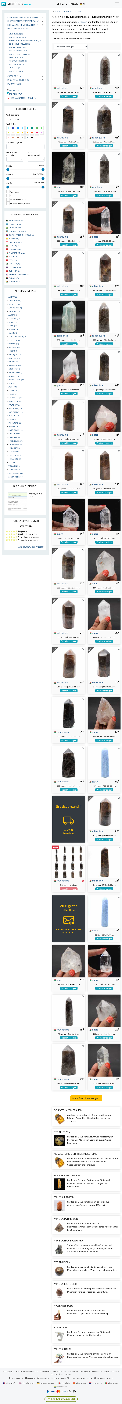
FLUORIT (13, 362)
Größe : (9, 183)
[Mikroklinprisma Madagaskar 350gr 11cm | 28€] (104, 266)
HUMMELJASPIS (16, 380)
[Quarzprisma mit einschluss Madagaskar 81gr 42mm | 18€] (104, 415)
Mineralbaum (16, 71)
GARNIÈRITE (14, 365)
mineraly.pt (112, 1383)
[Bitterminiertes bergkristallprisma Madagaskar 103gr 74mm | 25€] (104, 613)
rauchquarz (98, 87)
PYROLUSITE (14, 423)
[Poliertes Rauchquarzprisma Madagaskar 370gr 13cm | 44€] (104, 68)
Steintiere (14, 68)
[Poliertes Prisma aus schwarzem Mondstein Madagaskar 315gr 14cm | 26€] (104, 861)
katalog (58, 11)
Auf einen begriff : (14, 142)
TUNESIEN (14, 271)
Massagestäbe (16, 64)
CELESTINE (14, 340)
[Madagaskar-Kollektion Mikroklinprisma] (68, 217)
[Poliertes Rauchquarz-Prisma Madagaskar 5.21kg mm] (68, 861)
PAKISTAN (14, 264)
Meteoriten (14, 83)
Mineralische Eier (18, 61)
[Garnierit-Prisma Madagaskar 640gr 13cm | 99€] (68, 316)
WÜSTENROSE (15, 473)
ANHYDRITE (14, 311)
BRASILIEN (15, 228)
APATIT (12, 315)
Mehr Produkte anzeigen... (86, 1098)
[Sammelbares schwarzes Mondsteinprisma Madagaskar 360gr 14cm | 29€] (68, 465)
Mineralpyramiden (18, 51)
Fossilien (14, 76)
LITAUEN (14, 246)
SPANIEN (14, 238)
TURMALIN (13, 466)
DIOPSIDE (13, 344)
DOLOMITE (14, 347)
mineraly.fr (10, 1383)
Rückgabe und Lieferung (77, 1371)
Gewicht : (10, 174)
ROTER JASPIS (15, 444)
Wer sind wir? (59, 1371)
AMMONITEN (15, 308)
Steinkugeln (16, 57)
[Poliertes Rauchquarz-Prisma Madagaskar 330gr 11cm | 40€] (104, 316)
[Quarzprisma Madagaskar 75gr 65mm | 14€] (104, 960)
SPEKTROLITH (15, 455)
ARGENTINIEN (16, 224)
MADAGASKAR (17, 253)
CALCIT (12, 333)
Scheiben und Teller (19, 44)
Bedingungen (8, 1371)
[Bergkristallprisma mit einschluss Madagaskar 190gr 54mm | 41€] (68, 960)
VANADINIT (14, 469)
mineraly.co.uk (27, 1383)
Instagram (44, 1378)
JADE (11, 383)
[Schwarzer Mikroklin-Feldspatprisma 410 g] (68, 118)
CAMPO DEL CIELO (17, 336)
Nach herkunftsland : (34, 153)
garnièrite (62, 335)
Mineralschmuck (18, 80)
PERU (13, 260)
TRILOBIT (13, 462)
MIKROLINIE (15, 408)
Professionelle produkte (23, 98)
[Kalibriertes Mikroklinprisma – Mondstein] (104, 663)
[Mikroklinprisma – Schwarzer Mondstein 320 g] (68, 415)
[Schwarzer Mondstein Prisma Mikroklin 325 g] (68, 613)
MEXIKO (13, 256)
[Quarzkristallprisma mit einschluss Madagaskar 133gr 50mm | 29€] (104, 1010)
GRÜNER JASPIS (15, 372)
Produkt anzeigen (68, 96)
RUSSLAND (15, 267)
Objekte (67, 11)
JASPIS (12, 387)
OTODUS (13, 416)
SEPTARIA (13, 451)
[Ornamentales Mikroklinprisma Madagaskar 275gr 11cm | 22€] (104, 465)
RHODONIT (14, 433)
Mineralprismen (17, 37)
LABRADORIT (15, 398)
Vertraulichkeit (45, 1371)
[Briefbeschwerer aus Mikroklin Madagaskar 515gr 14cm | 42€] (104, 366)
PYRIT (12, 419)
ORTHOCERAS (15, 412)
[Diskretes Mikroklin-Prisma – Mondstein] (68, 68)
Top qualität (14, 94)
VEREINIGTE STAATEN (19, 274)
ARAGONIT (13, 318)
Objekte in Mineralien (20, 28)
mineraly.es (80, 1383)
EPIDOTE (13, 351)
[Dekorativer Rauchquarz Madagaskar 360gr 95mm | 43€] (104, 118)
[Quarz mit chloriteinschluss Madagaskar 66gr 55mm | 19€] (104, 1060)
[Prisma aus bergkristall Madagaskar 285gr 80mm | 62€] (104, 712)
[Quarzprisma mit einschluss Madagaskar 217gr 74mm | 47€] (68, 366)
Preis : (9, 166)
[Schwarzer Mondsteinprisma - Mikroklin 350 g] (68, 663)
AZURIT (12, 322)
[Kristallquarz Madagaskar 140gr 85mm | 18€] (68, 167)
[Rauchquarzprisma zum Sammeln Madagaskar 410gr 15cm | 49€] (68, 1010)
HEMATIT (13, 376)
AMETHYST (14, 304)
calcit (95, 781)
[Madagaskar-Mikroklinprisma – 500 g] (68, 564)
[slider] (7, 169)
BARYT (12, 326)
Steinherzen (16, 34)
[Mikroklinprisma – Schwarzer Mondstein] (104, 811)
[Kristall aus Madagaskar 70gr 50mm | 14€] (68, 514)
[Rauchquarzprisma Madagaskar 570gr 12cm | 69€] (68, 762)
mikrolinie (62, 87)
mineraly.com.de (47, 1383)
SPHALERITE (14, 459)
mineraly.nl (97, 1383)
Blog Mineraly (17, 1378)
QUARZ (13, 426)
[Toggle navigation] (117, 4)
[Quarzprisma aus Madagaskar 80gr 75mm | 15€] (104, 217)
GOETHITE (14, 369)
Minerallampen (17, 47)
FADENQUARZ (15, 354)
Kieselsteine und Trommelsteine (25, 41)
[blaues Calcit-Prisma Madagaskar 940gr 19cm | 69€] (104, 762)
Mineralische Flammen (20, 54)
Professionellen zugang (99, 1371)
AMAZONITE (14, 301)
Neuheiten (13, 90)
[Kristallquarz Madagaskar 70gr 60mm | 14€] (104, 514)
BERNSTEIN (14, 329)
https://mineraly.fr (105, 1378)
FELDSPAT (13, 358)
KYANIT (12, 394)
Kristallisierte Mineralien (22, 25)
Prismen (78, 11)
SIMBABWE (14, 282)
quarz (59, 186)
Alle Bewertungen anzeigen (31, 547)
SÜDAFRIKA (14, 278)
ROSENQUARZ (15, 441)
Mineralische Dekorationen (23, 21)
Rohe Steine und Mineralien (22, 17)
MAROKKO (15, 249)
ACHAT (12, 297)
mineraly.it (65, 1383)
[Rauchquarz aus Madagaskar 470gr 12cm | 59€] (68, 712)
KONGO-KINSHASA (17, 231)
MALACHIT (13, 405)
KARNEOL (13, 390)
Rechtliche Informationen (26, 1371)
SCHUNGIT (14, 448)
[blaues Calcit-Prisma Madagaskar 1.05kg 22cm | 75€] (104, 911)
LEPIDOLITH (14, 401)
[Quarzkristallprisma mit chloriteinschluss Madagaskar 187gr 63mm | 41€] (104, 564)
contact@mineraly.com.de (81, 1378)
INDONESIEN (15, 242)
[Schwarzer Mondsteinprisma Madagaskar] (68, 266)
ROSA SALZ (14, 437)
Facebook (31, 1378)
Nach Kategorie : (13, 115)
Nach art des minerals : (11, 153)
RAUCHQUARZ (15, 430)
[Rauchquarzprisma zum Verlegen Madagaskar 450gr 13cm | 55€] (104, 167)
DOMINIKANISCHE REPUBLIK (21, 235)
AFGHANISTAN (16, 220)
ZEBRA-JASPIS (15, 477)
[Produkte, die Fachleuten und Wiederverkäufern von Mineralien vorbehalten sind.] (83, 881)
